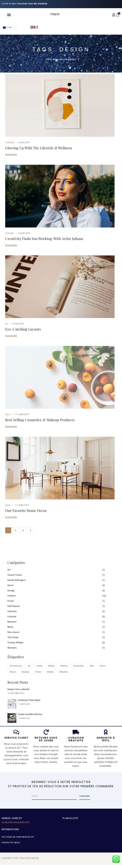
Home (48, 59)
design (51, 665)
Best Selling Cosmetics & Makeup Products (40, 419)
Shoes (13, 672)
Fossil (10, 601)
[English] (32, 27)
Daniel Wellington (16, 580)
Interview (9, 142)
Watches (63, 672)
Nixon (102, 665)
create (39, 665)
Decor (8, 414)
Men (92, 665)
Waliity (50, 672)
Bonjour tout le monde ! (18, 689)
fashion (64, 665)
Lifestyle (11, 616)
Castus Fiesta (14, 575)
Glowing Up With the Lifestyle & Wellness (38, 147)
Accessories (16, 665)
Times (38, 672)
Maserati (12, 621)
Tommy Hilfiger (15, 642)
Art (6, 323)
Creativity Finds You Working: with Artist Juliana (44, 238)
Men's (10, 627)
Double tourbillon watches (30, 714)
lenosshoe (78, 665)
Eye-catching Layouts (23, 329)
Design (11, 590)
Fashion (11, 595)
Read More (11, 154)
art (29, 665)
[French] (36, 27)
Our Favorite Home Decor (26, 510)
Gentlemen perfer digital (29, 700)
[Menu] (6, 14)
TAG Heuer (13, 637)
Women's (12, 647)
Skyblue (25, 672)
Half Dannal (13, 606)
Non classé (13, 632)
